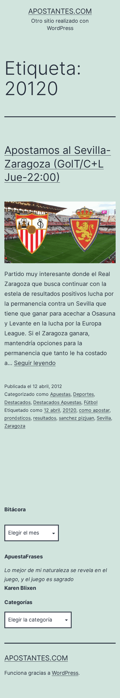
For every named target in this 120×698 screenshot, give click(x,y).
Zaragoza (14, 426)
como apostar (94, 410)
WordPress (65, 673)
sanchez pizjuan (76, 418)
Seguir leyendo (35, 362)
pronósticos (17, 418)
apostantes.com (60, 11)
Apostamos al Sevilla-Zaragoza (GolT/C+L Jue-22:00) (57, 164)
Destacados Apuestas (57, 402)
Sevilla (104, 418)
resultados (44, 418)
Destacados (17, 402)
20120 (69, 410)
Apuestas (60, 394)
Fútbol (91, 402)
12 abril (52, 410)
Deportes (83, 394)
